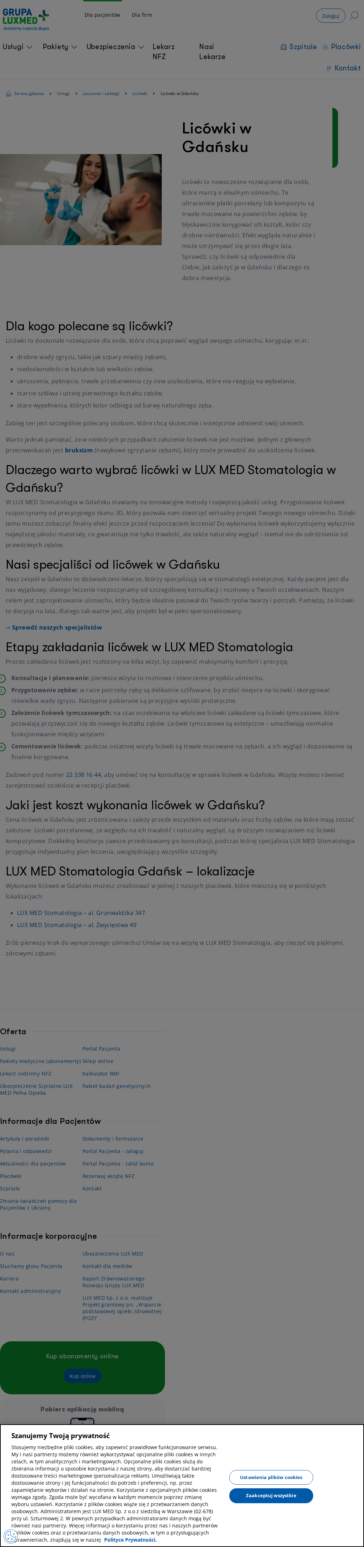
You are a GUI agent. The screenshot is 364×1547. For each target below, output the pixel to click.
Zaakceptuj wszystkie (271, 1495)
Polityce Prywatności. (130, 1539)
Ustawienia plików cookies (271, 1477)
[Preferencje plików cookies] (11, 1536)
